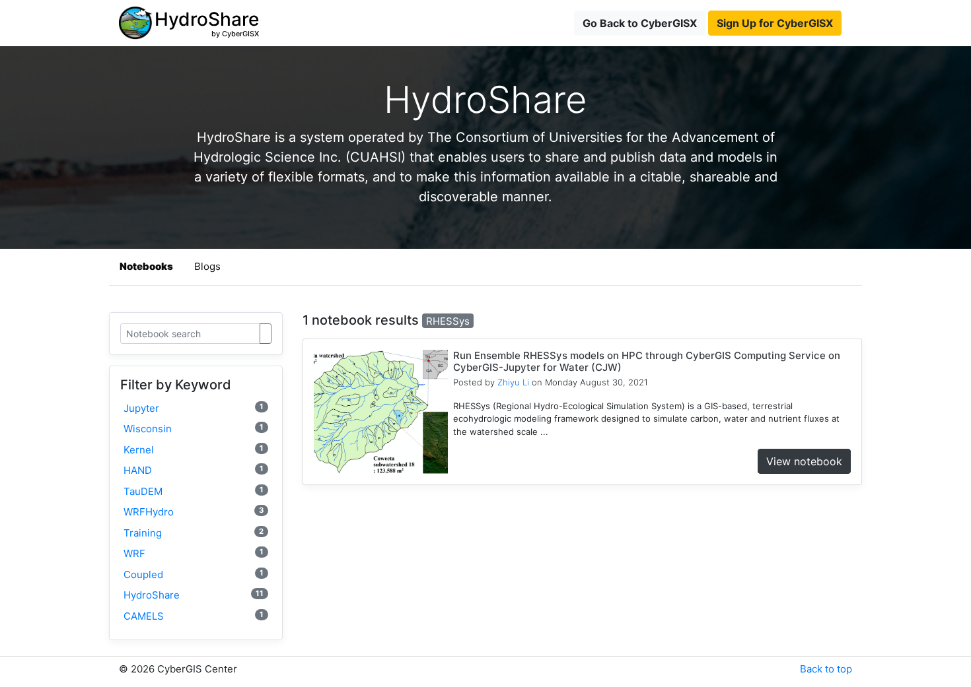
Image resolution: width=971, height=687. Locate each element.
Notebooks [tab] (146, 266)
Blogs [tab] (207, 266)
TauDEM (194, 491)
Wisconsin (194, 428)
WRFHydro (194, 512)
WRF (194, 553)
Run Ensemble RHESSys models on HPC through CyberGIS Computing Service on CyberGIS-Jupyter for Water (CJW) (646, 361)
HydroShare (194, 595)
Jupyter (194, 408)
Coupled (194, 574)
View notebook (804, 461)
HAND (194, 470)
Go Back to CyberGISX (640, 23)
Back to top (826, 669)
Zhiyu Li (513, 382)
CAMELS (194, 616)
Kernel (194, 449)
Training (194, 533)
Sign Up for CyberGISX (775, 23)
